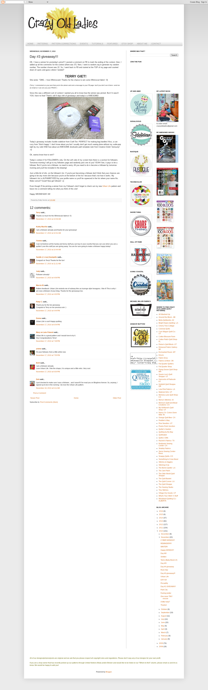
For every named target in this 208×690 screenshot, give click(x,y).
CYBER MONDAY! (168, 540)
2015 (161, 514)
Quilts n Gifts (163, 438)
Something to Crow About (168, 459)
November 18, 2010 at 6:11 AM (48, 388)
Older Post (117, 398)
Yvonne (39, 241)
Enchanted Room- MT (167, 352)
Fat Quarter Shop (165, 367)
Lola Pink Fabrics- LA (167, 389)
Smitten (163, 557)
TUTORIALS (97, 43)
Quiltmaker (163, 435)
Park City (164, 590)
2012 (161, 524)
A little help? (165, 602)
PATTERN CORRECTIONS (64, 43)
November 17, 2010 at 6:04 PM (48, 325)
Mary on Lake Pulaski (44, 332)
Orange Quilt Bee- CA (167, 418)
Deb (37, 379)
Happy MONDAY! (167, 550)
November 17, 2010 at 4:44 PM (48, 311)
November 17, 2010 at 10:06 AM (48, 219)
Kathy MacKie (41, 227)
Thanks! (164, 605)
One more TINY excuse (166, 597)
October (164, 609)
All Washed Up (164, 314)
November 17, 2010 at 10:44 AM (48, 250)
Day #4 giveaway (167, 567)
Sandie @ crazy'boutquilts (46, 257)
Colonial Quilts (164, 329)
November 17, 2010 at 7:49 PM (48, 341)
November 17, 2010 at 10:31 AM (48, 233)
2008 (161, 647)
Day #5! (164, 563)
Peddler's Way (164, 420)
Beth (38, 363)
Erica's (161, 355)
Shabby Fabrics (165, 448)
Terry (38, 213)
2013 (161, 521)
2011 (161, 528)
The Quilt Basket (165, 479)
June (163, 622)
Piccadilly (164, 583)
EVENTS (84, 43)
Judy (38, 271)
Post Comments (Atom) (49, 402)
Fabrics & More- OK (166, 361)
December (165, 534)
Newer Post (34, 398)
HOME (30, 43)
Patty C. (39, 302)
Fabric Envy (163, 358)
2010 (161, 531)
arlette (38, 349)
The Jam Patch (164, 471)
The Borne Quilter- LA (167, 468)
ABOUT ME (142, 43)
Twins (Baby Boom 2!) (169, 560)
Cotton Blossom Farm (167, 337)
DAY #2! (164, 580)
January (164, 639)
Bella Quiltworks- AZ (166, 320)
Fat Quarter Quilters (166, 364)
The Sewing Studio (166, 487)
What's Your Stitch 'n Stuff (168, 496)
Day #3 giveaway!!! (168, 573)
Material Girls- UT (165, 392)
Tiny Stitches (163, 490)
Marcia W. (40, 285)
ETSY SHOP (127, 43)
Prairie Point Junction (167, 426)
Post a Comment (39, 393)
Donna (38, 318)
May (163, 626)
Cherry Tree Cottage (166, 326)
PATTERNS (42, 43)
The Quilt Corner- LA (166, 481)
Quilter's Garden (165, 429)
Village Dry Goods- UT (167, 493)
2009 (161, 643)
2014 (161, 518)
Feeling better (166, 593)
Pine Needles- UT (165, 423)
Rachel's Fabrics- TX (166, 441)
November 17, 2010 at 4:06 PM (48, 278)
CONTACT (156, 43)
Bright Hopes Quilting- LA (168, 323)
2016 (161, 511)
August (164, 616)
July (163, 619)
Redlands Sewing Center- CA (165, 445)
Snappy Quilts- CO (166, 456)
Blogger (109, 672)
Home (76, 398)
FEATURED (112, 43)
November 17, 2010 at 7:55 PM (48, 355)
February (164, 636)
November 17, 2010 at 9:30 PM (48, 372)
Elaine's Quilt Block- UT (168, 344)
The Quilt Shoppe (165, 484)
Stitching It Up (164, 465)
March (163, 633)
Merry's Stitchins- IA (166, 400)
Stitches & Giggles (166, 462)
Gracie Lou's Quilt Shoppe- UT (165, 375)
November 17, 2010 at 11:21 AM (48, 264)
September (165, 613)
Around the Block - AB (167, 317)
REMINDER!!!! (166, 543)
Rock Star (164, 570)
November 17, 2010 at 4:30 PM (48, 294)
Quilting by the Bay (166, 432)
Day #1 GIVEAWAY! (168, 586)
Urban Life (106, 186)
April (163, 629)
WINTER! (164, 547)
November (165, 537)
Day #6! (164, 553)
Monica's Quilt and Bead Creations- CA (168, 404)
